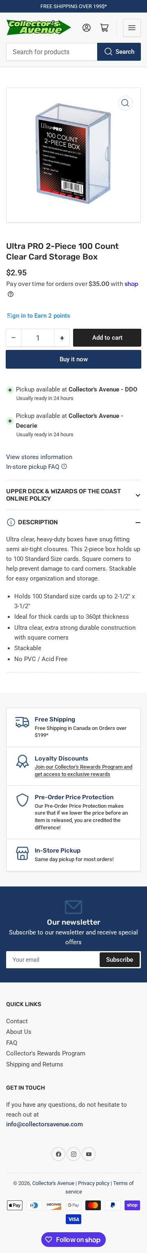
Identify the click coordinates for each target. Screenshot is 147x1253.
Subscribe (119, 959)
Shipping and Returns (34, 1064)
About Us (18, 1031)
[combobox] (73, 52)
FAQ (11, 1042)
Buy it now (74, 359)
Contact (17, 1021)
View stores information (39, 457)
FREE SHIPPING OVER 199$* (73, 6)
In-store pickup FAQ (32, 466)
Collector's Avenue (53, 1183)
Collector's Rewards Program (45, 1053)
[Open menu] (132, 28)
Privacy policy (93, 1183)
